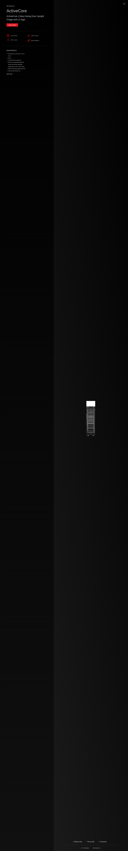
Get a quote (12, 25)
